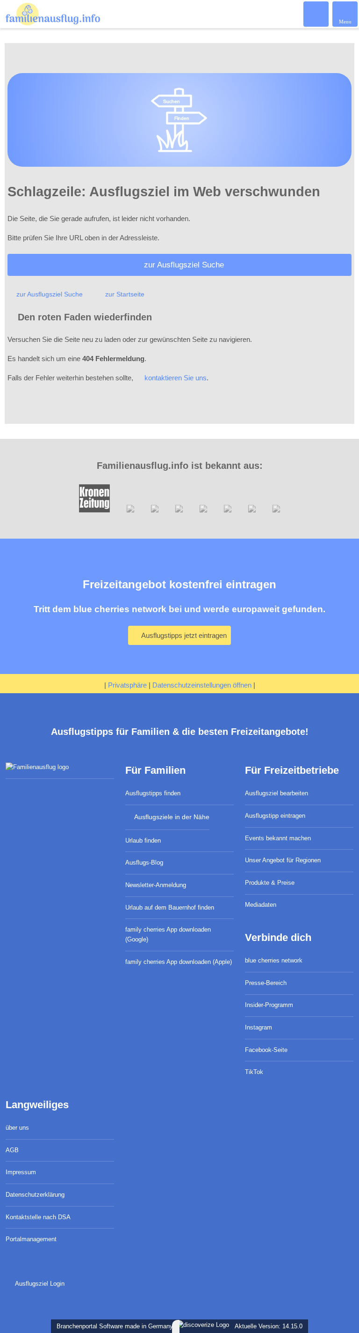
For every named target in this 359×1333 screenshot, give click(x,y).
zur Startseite (124, 294)
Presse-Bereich (266, 982)
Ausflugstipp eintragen (275, 815)
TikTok (254, 1071)
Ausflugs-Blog (144, 862)
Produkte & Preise (269, 882)
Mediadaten (260, 904)
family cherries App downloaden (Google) (168, 934)
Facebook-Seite (266, 1049)
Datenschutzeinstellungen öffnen (201, 685)
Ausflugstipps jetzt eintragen (183, 635)
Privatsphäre (127, 685)
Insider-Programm (269, 1004)
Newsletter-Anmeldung (155, 885)
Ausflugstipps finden (152, 793)
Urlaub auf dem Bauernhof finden (169, 907)
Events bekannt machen (278, 838)
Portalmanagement (31, 1239)
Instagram (258, 1027)
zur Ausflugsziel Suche (184, 264)
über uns (17, 1127)
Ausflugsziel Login (39, 1283)
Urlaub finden (143, 840)
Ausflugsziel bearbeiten (276, 793)
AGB (12, 1150)
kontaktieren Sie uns (175, 378)
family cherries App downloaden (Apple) (178, 961)
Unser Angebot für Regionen (283, 860)
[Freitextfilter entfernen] (316, 13)
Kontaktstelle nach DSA (38, 1217)
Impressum (21, 1172)
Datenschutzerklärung (35, 1194)
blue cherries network (273, 960)
